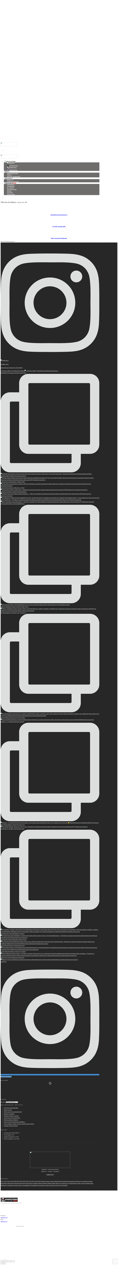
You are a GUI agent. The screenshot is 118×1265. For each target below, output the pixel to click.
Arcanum (47, 1181)
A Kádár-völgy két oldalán (11, 1125)
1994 (20, 1181)
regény (79, 1183)
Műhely (9, 191)
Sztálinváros (4, 1185)
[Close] (2, 1261)
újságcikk (64, 1185)
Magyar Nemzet (38, 1183)
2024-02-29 (4, 1217)
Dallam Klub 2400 (12, 173)
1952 (5, 1181)
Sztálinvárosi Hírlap (13, 1185)
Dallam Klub (57, 1181)
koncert (28, 1183)
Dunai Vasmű (63, 1181)
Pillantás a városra (13, 181)
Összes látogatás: (9, 1139)
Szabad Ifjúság (89, 1183)
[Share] (4, 1261)
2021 (27, 1181)
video (19, 1185)
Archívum (3, 1102)
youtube (47, 1185)
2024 (36, 1181)
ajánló (43, 1181)
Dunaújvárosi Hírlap (87, 1181)
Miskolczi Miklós (47, 1183)
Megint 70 (10, 179)
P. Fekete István (65, 1183)
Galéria (9, 175)
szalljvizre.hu (50, 1174)
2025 (39, 1181)
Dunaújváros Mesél (6, 1183)
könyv (31, 1183)
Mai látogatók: (8, 1135)
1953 (8, 1181)
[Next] (4, 1263)
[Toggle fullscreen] (9, 1261)
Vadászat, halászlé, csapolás (12, 134)
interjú (24, 1183)
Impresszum (11, 194)
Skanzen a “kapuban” (9, 1114)
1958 (14, 1181)
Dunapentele (70, 1181)
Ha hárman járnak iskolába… (13, 65)
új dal (60, 1185)
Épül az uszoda (7, 100)
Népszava (58, 1183)
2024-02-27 (4, 1221)
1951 (2, 1181)
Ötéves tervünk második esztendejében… (15, 1122)
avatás (51, 1181)
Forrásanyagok (12, 189)
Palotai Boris (73, 1183)
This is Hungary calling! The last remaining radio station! (19, 1124)
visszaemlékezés (26, 1185)
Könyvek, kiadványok (13, 176)
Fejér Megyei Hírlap (16, 1183)
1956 (11, 1181)
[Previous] (2, 1263)
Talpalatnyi (10, 184)
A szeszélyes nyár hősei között (12, 1118)
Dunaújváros (4, 25)
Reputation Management (20, 1226)
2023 (33, 1181)
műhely (53, 1183)
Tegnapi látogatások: (9, 1137)
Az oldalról (10, 187)
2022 (30, 1181)
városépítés (41, 1185)
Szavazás (10, 192)
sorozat (83, 1183)
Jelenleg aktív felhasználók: (11, 1133)
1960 (17, 1181)
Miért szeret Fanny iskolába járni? (15, 31)
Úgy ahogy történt (54, 1185)
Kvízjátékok (11, 186)
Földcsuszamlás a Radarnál (11, 1120)
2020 (24, 1181)
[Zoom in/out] (13, 1261)
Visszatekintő (34, 1185)
